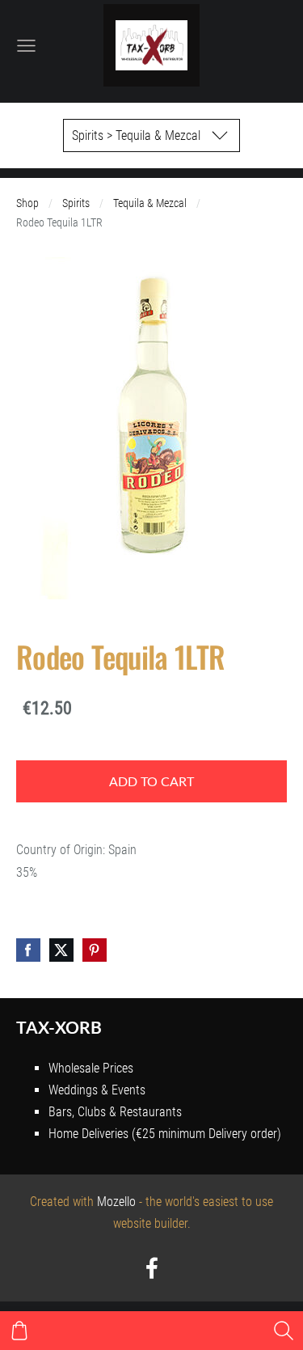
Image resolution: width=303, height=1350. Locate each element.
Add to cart (151, 781)
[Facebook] (152, 1268)
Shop (27, 203)
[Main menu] (26, 45)
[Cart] (19, 1330)
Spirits (76, 203)
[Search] (283, 1330)
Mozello (116, 1201)
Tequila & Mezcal (150, 203)
